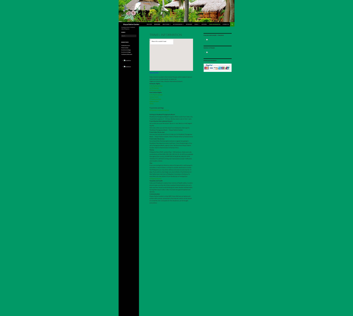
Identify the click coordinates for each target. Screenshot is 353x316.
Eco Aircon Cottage (126, 50)
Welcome (149, 24)
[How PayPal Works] (218, 67)
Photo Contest (124, 47)
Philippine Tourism (155, 178)
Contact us (226, 24)
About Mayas (166, 24)
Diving (196, 24)
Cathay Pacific (153, 97)
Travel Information (214, 24)
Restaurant (189, 24)
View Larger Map (154, 72)
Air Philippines (154, 88)
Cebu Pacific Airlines (155, 86)
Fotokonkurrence (125, 45)
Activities (204, 24)
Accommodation (177, 24)
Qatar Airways (154, 101)
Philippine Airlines (155, 90)
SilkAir (151, 103)
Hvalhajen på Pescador (126, 54)
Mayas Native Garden (131, 24)
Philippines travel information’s (159, 110)
